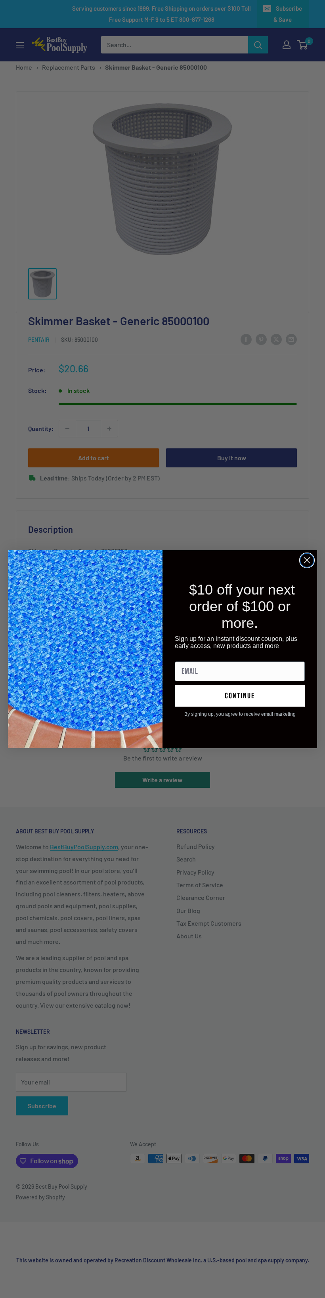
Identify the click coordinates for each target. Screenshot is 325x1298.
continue (240, 696)
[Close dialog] (307, 560)
